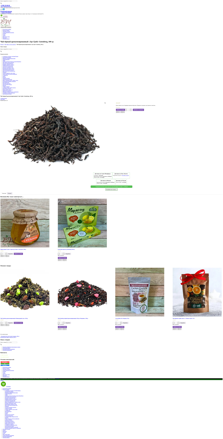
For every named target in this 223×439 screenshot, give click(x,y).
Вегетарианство (6, 82)
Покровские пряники (7, 90)
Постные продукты (6, 83)
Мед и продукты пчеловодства (9, 71)
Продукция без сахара (7, 93)
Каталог (2, 44)
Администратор (3, 98)
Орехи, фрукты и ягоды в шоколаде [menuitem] (12, 418)
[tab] (4, 193)
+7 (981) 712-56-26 (4, 355)
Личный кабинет (6, 38)
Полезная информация (7, 350)
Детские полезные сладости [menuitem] (10, 407)
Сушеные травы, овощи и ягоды (9, 87)
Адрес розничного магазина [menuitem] (8, 435)
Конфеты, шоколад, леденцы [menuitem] (10, 398)
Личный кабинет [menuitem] (6, 437)
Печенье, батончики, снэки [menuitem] (10, 403)
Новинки (4, 72)
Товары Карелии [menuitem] (8, 393)
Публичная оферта (6, 348)
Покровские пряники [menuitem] (9, 423)
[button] (120, 111)
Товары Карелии (6, 59)
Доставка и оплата (6, 31)
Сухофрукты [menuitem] (7, 410)
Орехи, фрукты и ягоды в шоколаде (10, 74)
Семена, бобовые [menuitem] (8, 419)
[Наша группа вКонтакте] (0, 9)
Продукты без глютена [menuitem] (9, 414)
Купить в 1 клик (120, 109)
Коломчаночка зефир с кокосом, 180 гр (8, 337)
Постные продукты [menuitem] (9, 415)
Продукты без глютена (7, 84)
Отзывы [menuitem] (4, 432)
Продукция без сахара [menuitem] (9, 426)
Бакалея (4, 85)
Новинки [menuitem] (7, 406)
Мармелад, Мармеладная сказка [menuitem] (11, 392)
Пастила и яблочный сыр (8, 63)
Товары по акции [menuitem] (8, 408)
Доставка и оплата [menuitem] (6, 429)
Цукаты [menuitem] (6, 412)
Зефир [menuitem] (6, 394)
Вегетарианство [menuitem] (8, 411)
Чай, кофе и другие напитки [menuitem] (10, 396)
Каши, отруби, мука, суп (8, 89)
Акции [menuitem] (4, 430)
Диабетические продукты (8, 65)
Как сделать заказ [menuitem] (6, 434)
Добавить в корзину (138, 109)
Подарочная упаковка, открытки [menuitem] (11, 427)
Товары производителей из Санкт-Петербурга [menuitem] (14, 395)
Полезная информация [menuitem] (7, 436)
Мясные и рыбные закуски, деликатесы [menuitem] (13, 428)
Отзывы (4, 33)
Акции (4, 35)
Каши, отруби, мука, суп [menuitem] (10, 422)
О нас (4, 34)
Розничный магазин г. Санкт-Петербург (6, 12)
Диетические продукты (7, 79)
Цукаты (4, 77)
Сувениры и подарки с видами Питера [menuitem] (12, 390)
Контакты (5, 37)
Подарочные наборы (7, 29)
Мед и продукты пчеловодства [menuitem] (11, 405)
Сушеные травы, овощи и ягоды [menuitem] (11, 416)
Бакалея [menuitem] (6, 417)
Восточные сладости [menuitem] (9, 420)
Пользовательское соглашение (9, 349)
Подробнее (10, 253)
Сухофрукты (5, 75)
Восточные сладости (7, 88)
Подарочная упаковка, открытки (9, 81)
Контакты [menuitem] (5, 431)
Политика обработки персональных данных (11, 347)
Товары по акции (6, 78)
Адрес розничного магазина (8, 32)
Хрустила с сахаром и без (8, 66)
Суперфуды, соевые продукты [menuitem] (11, 425)
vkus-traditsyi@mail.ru (6, 6)
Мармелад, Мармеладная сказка (9, 58)
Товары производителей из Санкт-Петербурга (12, 61)
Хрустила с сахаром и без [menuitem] (10, 401)
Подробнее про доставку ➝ (111, 189)
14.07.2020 (2, 99)
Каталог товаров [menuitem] (6, 389)
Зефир (4, 60)
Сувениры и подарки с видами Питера (10, 56)
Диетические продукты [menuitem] (9, 421)
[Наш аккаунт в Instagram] (2, 9)
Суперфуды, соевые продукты (9, 92)
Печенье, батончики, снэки (8, 67)
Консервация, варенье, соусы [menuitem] (11, 404)
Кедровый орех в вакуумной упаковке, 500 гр (10, 336)
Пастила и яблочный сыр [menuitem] (10, 397)
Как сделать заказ (6, 36)
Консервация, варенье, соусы (8, 68)
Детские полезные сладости (8, 69)
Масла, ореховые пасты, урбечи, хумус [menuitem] (12, 402)
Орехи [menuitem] (6, 413)
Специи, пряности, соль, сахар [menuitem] (11, 409)
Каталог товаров (6, 30)
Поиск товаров (3, 1)
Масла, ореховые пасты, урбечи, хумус (10, 80)
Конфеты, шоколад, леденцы (8, 64)
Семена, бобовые (6, 86)
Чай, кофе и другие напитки (10, 44)
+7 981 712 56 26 (5, 5)
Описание (4, 193)
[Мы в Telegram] (4, 9)
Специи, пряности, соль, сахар (9, 73)
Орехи (4, 76)
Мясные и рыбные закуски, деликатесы (10, 91)
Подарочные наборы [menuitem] (7, 388)
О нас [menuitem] (4, 433)
